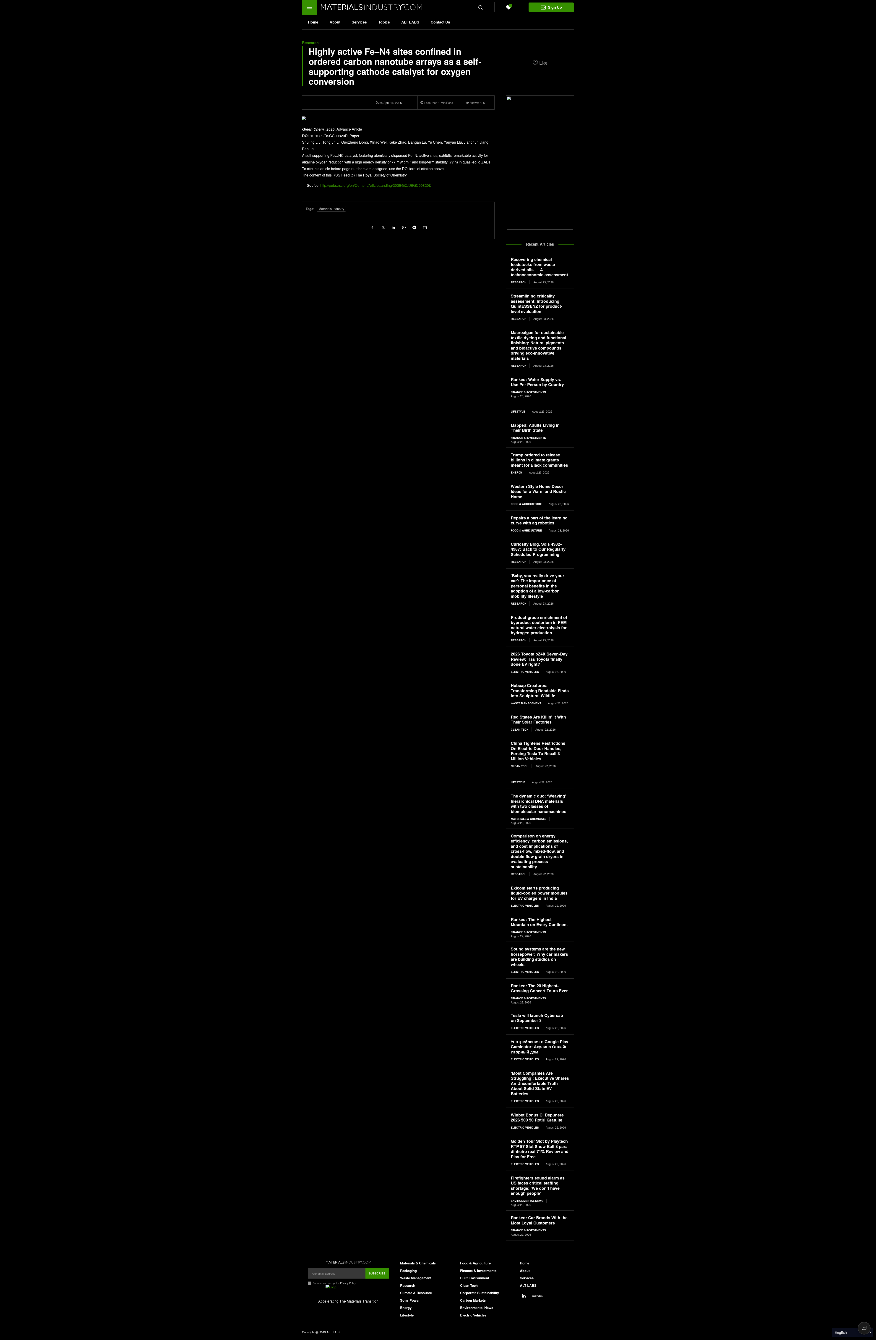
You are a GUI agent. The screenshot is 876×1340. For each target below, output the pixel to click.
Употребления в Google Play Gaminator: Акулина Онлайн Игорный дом (539, 1047)
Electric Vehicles (525, 672)
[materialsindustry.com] (348, 1262)
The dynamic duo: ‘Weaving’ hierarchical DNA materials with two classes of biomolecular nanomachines (538, 803)
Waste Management (526, 703)
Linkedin (536, 1296)
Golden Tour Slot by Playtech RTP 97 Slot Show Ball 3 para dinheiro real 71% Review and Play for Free (539, 1149)
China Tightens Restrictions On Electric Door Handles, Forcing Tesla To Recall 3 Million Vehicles (538, 751)
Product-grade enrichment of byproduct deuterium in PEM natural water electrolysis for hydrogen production (539, 625)
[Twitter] (382, 227)
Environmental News (527, 1201)
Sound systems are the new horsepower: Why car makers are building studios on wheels (539, 956)
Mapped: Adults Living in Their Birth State (535, 427)
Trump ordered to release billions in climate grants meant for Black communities (539, 460)
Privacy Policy (348, 1283)
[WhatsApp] (403, 227)
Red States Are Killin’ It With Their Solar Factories (538, 719)
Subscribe (377, 1273)
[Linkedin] (393, 227)
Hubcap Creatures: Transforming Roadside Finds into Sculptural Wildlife (540, 690)
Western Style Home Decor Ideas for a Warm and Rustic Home (538, 491)
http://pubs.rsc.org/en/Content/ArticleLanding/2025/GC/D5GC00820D (376, 185)
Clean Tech (520, 729)
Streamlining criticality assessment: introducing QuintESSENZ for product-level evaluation (536, 303)
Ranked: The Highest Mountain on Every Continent (539, 922)
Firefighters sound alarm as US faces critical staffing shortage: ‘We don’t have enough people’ (538, 1185)
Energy (516, 472)
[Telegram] (414, 227)
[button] (480, 7)
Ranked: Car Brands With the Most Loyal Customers (539, 1220)
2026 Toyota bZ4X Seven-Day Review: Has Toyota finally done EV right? (539, 659)
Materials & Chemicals (528, 819)
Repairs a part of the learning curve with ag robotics (539, 520)
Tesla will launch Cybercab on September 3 (537, 1018)
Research (310, 42)
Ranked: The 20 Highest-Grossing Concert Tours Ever (539, 988)
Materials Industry (331, 208)
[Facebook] (372, 227)
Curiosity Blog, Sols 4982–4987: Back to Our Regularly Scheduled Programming (538, 549)
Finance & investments (528, 392)
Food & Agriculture (526, 504)
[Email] (424, 227)
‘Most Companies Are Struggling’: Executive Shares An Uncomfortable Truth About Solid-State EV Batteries (540, 1083)
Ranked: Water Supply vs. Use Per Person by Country (537, 382)
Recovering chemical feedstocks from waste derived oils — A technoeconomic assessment (539, 267)
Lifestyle (518, 411)
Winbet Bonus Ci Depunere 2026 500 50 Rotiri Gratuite (537, 1117)
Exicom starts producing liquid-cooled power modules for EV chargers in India (539, 893)
